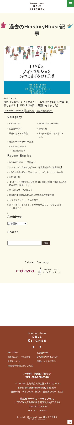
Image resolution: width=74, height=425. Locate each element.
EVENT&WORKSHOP (49, 124)
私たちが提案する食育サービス (51, 135)
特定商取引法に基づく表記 (20, 366)
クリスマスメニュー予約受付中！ (24, 200)
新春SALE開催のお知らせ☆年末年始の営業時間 (31, 195)
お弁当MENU (15, 129)
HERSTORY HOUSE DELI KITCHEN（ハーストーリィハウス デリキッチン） (37, 6)
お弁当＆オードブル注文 (19, 357)
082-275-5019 (40, 406)
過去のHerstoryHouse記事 (21, 142)
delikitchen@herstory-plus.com (40, 387)
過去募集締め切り (19, 151)
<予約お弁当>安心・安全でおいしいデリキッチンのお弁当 (36, 172)
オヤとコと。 (49, 271)
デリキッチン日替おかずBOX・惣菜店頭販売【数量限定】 (36, 167)
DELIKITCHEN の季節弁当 (22, 162)
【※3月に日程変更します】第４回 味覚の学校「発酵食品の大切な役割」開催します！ (38, 183)
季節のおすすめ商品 (18, 133)
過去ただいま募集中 (18, 146)
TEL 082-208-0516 (37, 377)
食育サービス (14, 361)
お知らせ (43, 129)
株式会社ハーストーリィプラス (37, 398)
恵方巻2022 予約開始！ (21, 190)
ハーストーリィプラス (25, 271)
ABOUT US (14, 124)
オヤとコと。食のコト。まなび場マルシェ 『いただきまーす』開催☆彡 (36, 206)
